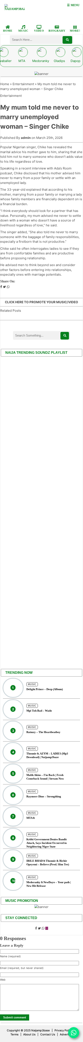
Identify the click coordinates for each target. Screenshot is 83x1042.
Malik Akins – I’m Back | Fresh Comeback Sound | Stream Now (45, 776)
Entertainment (23, 84)
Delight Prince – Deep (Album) (44, 689)
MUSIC (23, 30)
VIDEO (39, 30)
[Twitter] (39, 928)
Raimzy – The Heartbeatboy (43, 732)
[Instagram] (46, 928)
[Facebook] (36, 928)
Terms (14, 1034)
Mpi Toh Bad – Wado (39, 710)
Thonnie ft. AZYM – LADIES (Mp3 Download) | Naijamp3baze (47, 755)
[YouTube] (43, 928)
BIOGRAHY (57, 30)
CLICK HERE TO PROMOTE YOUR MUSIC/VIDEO (41, 302)
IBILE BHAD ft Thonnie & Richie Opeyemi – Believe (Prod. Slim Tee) (47, 862)
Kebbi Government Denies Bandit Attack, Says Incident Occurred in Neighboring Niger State (46, 843)
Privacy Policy (63, 1030)
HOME (8, 30)
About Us (29, 1034)
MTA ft (30, 817)
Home (4, 84)
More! (75, 30)
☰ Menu (73, 5)
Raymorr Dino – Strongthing (43, 796)
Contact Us (47, 1034)
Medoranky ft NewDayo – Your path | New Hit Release (48, 884)
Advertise (66, 1034)
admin (26, 138)
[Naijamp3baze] (14, 11)
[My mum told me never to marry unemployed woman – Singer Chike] (1, 286)
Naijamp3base (40, 1030)
